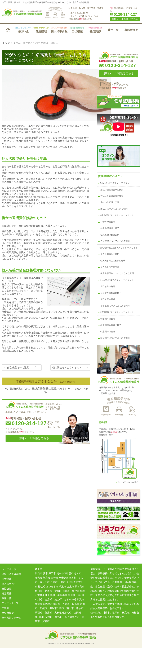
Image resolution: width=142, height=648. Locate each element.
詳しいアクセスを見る (128, 482)
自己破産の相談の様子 (110, 293)
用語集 (5, 608)
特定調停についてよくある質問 (115, 338)
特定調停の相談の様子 (110, 325)
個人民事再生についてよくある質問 (117, 273)
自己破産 (77, 30)
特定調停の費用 (107, 319)
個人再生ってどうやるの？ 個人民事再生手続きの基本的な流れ (71, 367)
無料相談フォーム (11, 617)
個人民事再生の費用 (109, 254)
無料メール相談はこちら (125, 19)
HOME (8, 29)
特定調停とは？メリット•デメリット (117, 312)
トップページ (9, 569)
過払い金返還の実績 (109, 202)
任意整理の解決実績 (109, 235)
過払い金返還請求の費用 (111, 189)
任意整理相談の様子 (109, 228)
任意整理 (41, 30)
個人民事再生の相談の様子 (112, 260)
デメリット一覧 (10, 603)
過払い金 (23, 30)
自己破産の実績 (107, 299)
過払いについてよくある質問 (113, 209)
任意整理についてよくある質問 (115, 241)
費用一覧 (113, 29)
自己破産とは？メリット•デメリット (117, 280)
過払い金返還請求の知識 (111, 196)
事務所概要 (131, 29)
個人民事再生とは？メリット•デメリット (119, 247)
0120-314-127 (125, 14)
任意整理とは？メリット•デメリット (117, 215)
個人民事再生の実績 (109, 267)
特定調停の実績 (107, 331)
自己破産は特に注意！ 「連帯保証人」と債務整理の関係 (24, 367)
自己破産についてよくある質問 (115, 305)
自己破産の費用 (107, 286)
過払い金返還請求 (11, 574)
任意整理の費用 (107, 222)
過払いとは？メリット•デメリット (115, 183)
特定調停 (95, 30)
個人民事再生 (59, 30)
